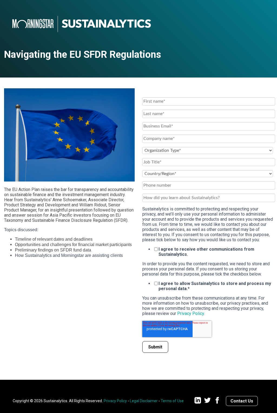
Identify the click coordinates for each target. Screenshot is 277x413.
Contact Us (241, 401)
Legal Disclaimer (144, 401)
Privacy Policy (190, 313)
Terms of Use (172, 401)
